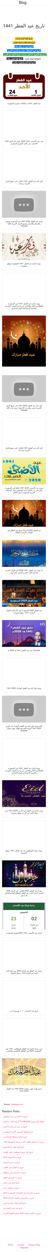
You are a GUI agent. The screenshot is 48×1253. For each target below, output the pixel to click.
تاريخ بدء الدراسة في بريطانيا (14, 1172)
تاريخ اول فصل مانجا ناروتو (13, 1147)
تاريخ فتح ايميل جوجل (33, 58)
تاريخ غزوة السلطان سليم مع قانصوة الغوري (24, 50)
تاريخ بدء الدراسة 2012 (12, 1157)
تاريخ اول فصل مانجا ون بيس (14, 1203)
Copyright (24, 1247)
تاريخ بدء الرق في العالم (12, 1177)
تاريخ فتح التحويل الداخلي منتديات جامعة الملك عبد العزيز (25, 54)
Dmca (10, 1244)
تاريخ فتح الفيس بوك (14, 58)
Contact (20, 1244)
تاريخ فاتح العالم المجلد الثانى (24, 42)
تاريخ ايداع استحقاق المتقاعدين (15, 1136)
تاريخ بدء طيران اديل (11, 1187)
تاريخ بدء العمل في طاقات (13, 1167)
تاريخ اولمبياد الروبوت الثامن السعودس (18, 1131)
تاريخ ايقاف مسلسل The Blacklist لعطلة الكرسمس (23, 1121)
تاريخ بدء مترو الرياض (11, 1162)
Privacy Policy (34, 1244)
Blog (23, 2)
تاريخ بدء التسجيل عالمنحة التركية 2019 (18, 1198)
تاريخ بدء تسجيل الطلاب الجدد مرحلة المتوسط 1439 (23, 1141)
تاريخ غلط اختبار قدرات (24, 38)
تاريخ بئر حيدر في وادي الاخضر (15, 1126)
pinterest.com (17, 1104)
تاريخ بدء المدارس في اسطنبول (15, 1116)
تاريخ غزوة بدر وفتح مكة (24, 46)
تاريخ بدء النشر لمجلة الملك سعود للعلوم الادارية (22, 1213)
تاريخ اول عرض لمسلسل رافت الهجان (18, 1152)
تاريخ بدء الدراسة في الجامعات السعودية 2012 (21, 1192)
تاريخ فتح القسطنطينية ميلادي (24, 62)
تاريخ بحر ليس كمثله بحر (12, 1208)
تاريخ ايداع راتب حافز (11, 1182)
